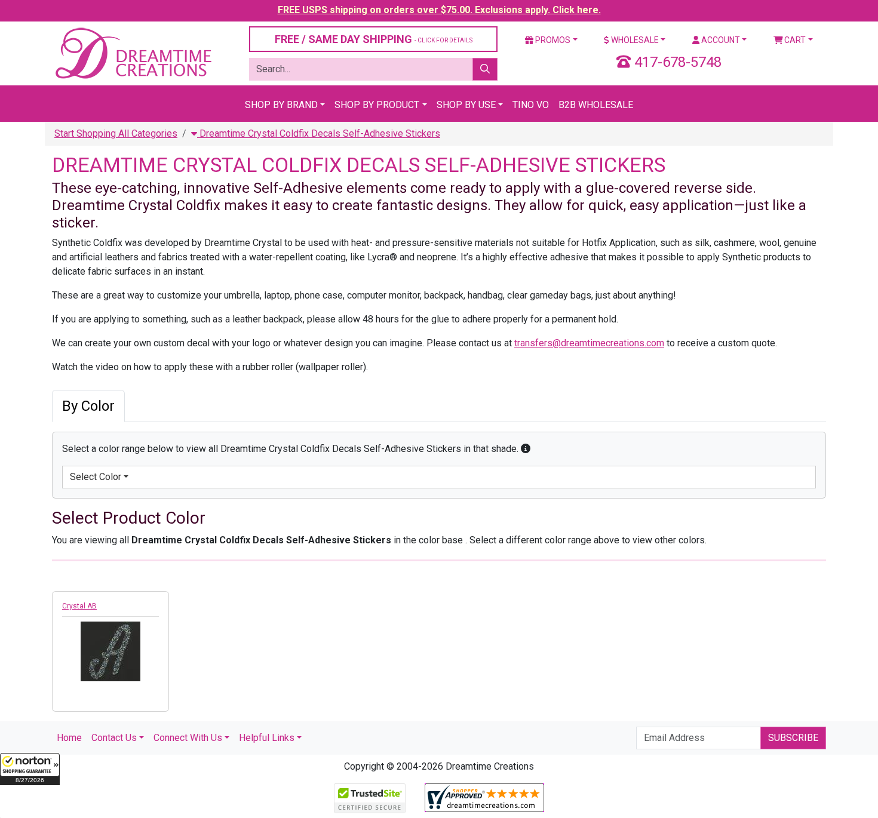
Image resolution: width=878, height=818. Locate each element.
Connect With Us (188, 737)
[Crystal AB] (110, 651)
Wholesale (634, 40)
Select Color (95, 476)
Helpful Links (266, 737)
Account (719, 40)
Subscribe (793, 737)
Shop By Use (466, 104)
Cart (794, 40)
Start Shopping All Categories (115, 133)
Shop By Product (376, 104)
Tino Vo (530, 104)
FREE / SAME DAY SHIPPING (373, 39)
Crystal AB (79, 606)
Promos (551, 40)
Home (69, 737)
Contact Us (114, 737)
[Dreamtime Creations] (132, 53)
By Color (88, 406)
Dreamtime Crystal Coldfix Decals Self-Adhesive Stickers (318, 133)
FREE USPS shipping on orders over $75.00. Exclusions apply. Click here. (439, 10)
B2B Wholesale (595, 104)
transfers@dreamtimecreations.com (589, 343)
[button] (30, 769)
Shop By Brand (281, 104)
